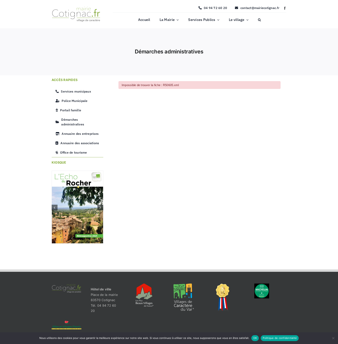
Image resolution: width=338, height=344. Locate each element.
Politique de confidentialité (280, 337)
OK (255, 337)
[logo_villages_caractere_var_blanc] (183, 285)
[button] (259, 20)
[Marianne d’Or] (222, 285)
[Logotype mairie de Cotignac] (76, 8)
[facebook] (284, 8)
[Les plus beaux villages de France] (144, 285)
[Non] (333, 338)
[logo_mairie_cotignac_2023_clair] (66, 285)
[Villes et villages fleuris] (66, 322)
